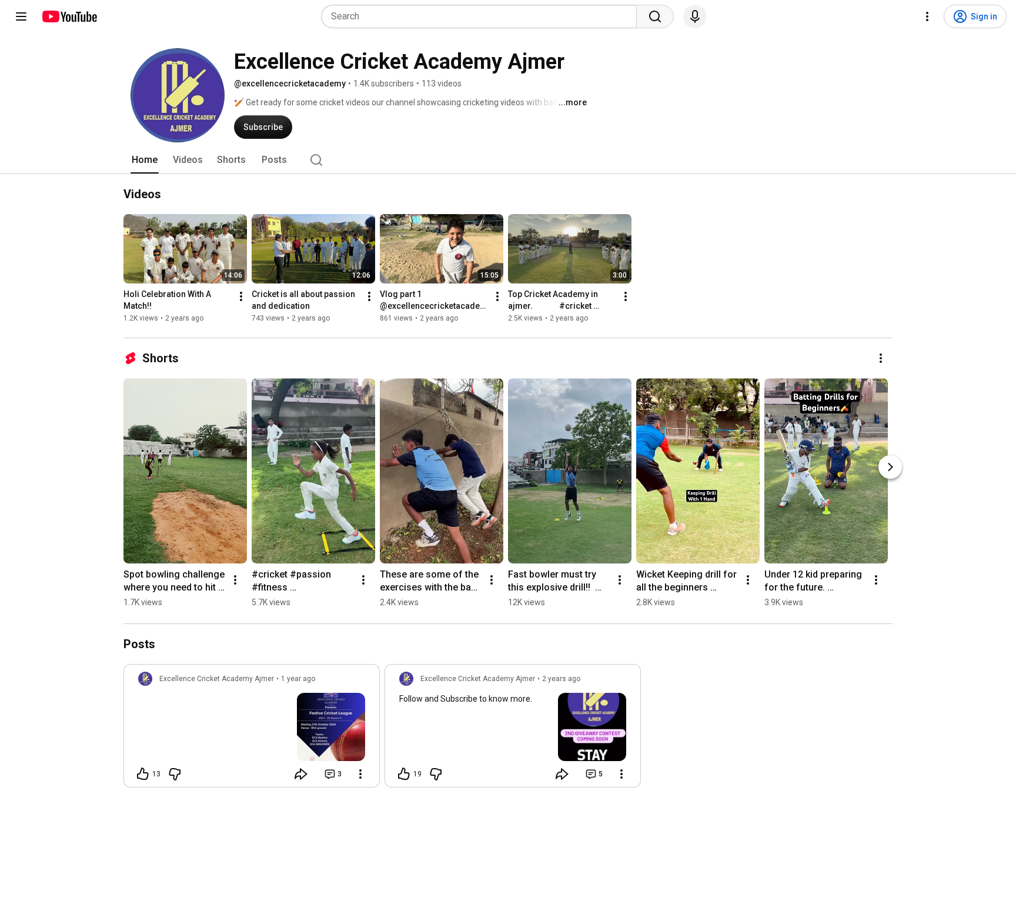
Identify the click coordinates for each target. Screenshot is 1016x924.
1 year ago (298, 679)
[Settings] (927, 16)
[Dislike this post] (174, 774)
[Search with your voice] (695, 16)
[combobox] (482, 16)
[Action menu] (360, 774)
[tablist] (508, 160)
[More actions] (241, 296)
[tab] (145, 160)
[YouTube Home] (69, 16)
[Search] (655, 16)
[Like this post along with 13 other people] (142, 774)
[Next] (890, 467)
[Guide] (21, 16)
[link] (251, 729)
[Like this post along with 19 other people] (404, 774)
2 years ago (561, 679)
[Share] (301, 774)
